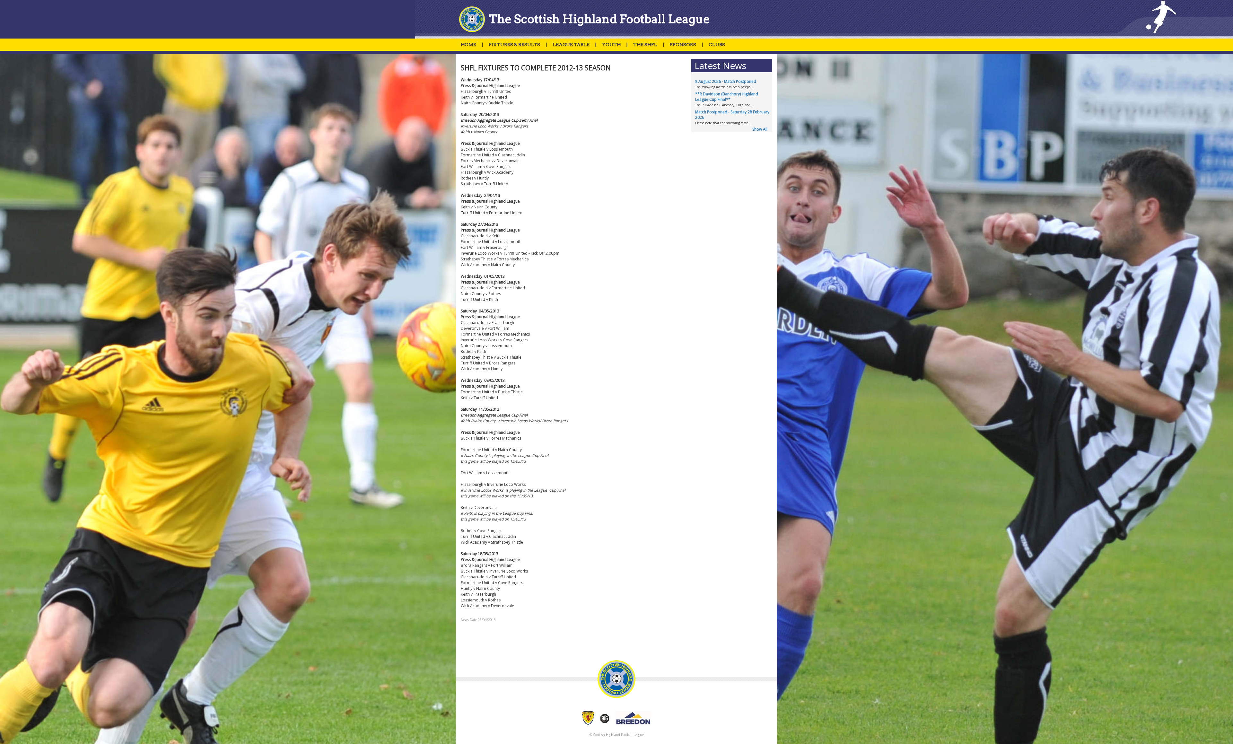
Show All (759, 129)
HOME (468, 44)
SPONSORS (683, 44)
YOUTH (611, 44)
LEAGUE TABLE (571, 44)
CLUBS (717, 44)
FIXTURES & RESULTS (514, 44)
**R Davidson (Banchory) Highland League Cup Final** (726, 96)
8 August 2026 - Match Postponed (725, 81)
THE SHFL (645, 44)
